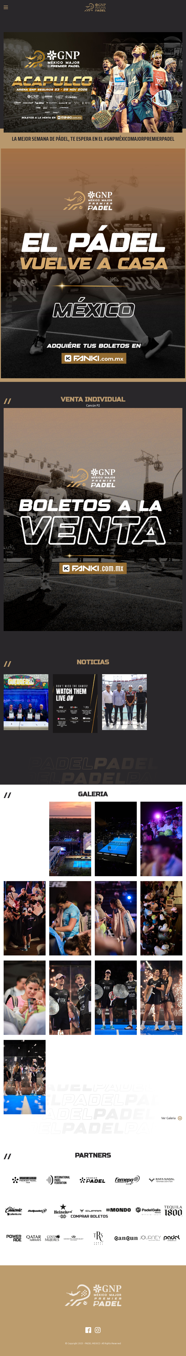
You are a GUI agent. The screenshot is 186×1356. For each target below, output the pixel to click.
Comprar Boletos (89, 1216)
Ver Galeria (168, 1118)
